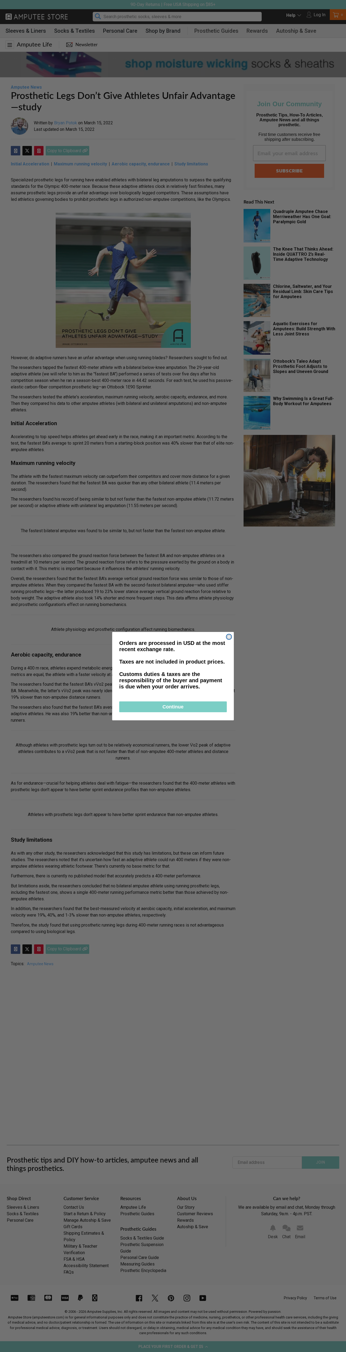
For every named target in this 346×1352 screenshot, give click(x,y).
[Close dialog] (229, 637)
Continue (173, 707)
